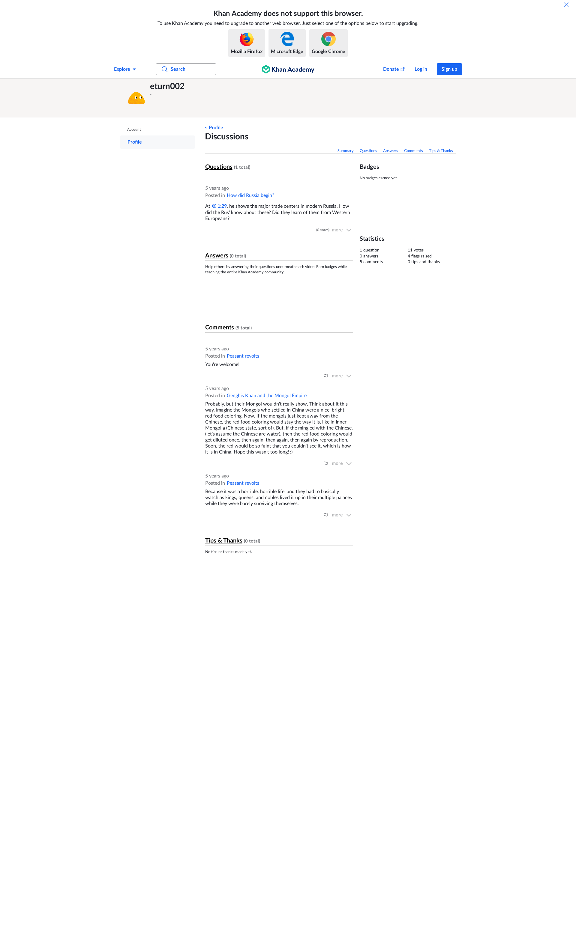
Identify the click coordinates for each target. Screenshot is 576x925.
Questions (368, 151)
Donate (391, 69)
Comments (413, 151)
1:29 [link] (221, 206)
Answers (390, 151)
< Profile (214, 127)
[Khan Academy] (288, 69)
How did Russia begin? (250, 195)
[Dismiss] (566, 5)
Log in (421, 69)
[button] (136, 98)
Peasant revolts (243, 356)
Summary (346, 151)
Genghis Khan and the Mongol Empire (267, 395)
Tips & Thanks (441, 151)
